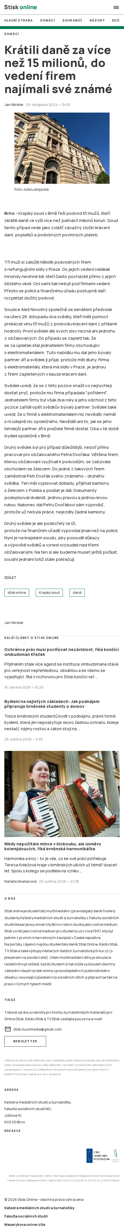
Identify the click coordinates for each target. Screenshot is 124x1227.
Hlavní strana (18, 20)
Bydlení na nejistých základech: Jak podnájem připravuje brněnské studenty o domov (51, 704)
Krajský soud (49, 592)
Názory (97, 20)
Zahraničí (72, 20)
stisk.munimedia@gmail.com (33, 1029)
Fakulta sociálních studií (26, 1216)
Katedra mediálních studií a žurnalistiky (39, 1207)
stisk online (16, 592)
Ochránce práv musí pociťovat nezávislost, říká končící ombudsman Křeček (61, 652)
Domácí (47, 20)
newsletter (25, 1041)
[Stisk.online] (20, 7)
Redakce (12, 1131)
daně (77, 592)
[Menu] (116, 7)
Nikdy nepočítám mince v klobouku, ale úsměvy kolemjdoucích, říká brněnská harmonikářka (52, 846)
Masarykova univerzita (24, 1224)
